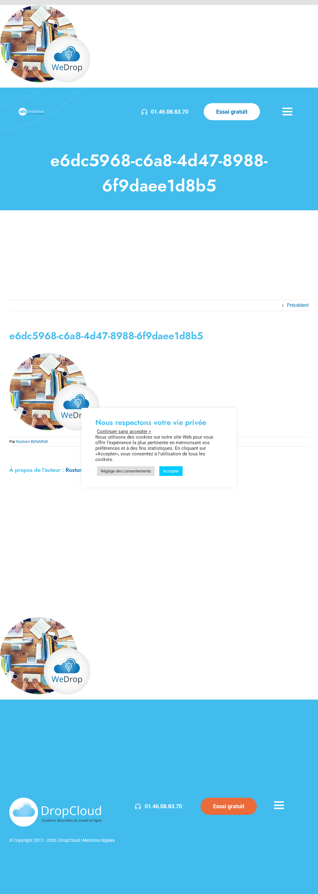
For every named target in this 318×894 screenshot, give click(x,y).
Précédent (298, 305)
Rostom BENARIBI (32, 441)
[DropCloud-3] (31, 110)
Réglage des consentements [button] (126, 471)
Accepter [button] (171, 471)
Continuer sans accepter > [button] (124, 431)
